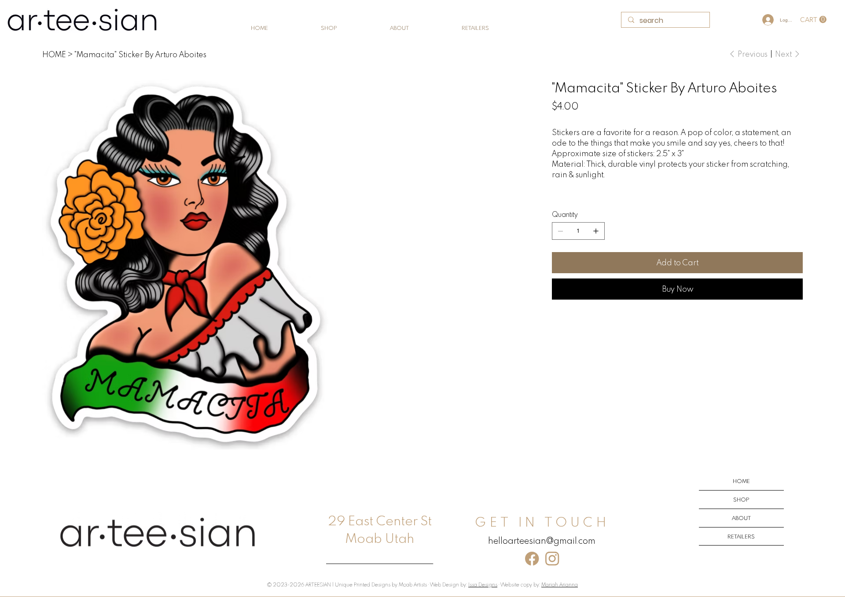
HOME (741, 481)
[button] (813, 19)
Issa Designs (482, 584)
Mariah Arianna (559, 584)
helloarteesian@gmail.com (541, 540)
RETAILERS (741, 536)
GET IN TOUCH (542, 521)
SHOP (741, 499)
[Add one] (596, 231)
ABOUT (741, 518)
